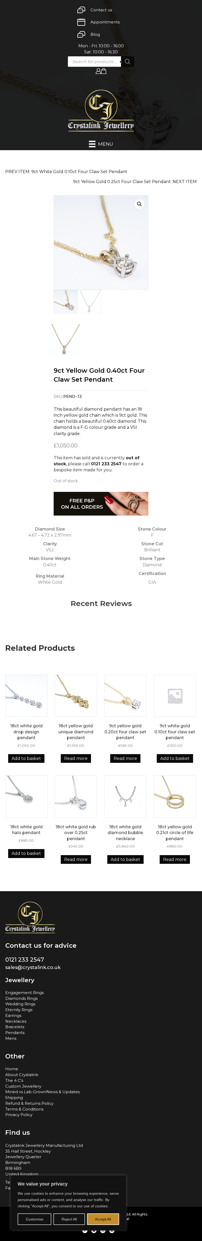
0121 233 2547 (106, 463)
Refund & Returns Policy (29, 1103)
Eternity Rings (18, 1009)
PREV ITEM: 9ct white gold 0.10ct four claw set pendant (66, 171)
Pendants (14, 1032)
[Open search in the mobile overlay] (101, 61)
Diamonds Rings (21, 998)
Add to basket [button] (26, 758)
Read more (76, 758)
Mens (10, 1038)
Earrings (13, 1015)
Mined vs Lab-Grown (25, 1091)
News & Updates (63, 1091)
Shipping (14, 1097)
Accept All (103, 1219)
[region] (68, 1202)
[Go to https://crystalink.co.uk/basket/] (103, 71)
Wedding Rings (20, 1003)
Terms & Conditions (24, 1109)
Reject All (69, 1219)
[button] (139, 204)
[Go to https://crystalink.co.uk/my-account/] (98, 71)
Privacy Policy (18, 1114)
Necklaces (15, 1021)
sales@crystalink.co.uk (32, 967)
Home (11, 1068)
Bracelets (14, 1026)
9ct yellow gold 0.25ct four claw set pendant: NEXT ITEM (135, 181)
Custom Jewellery (23, 1086)
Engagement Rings (24, 992)
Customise (34, 1219)
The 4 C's (14, 1080)
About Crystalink (21, 1074)
